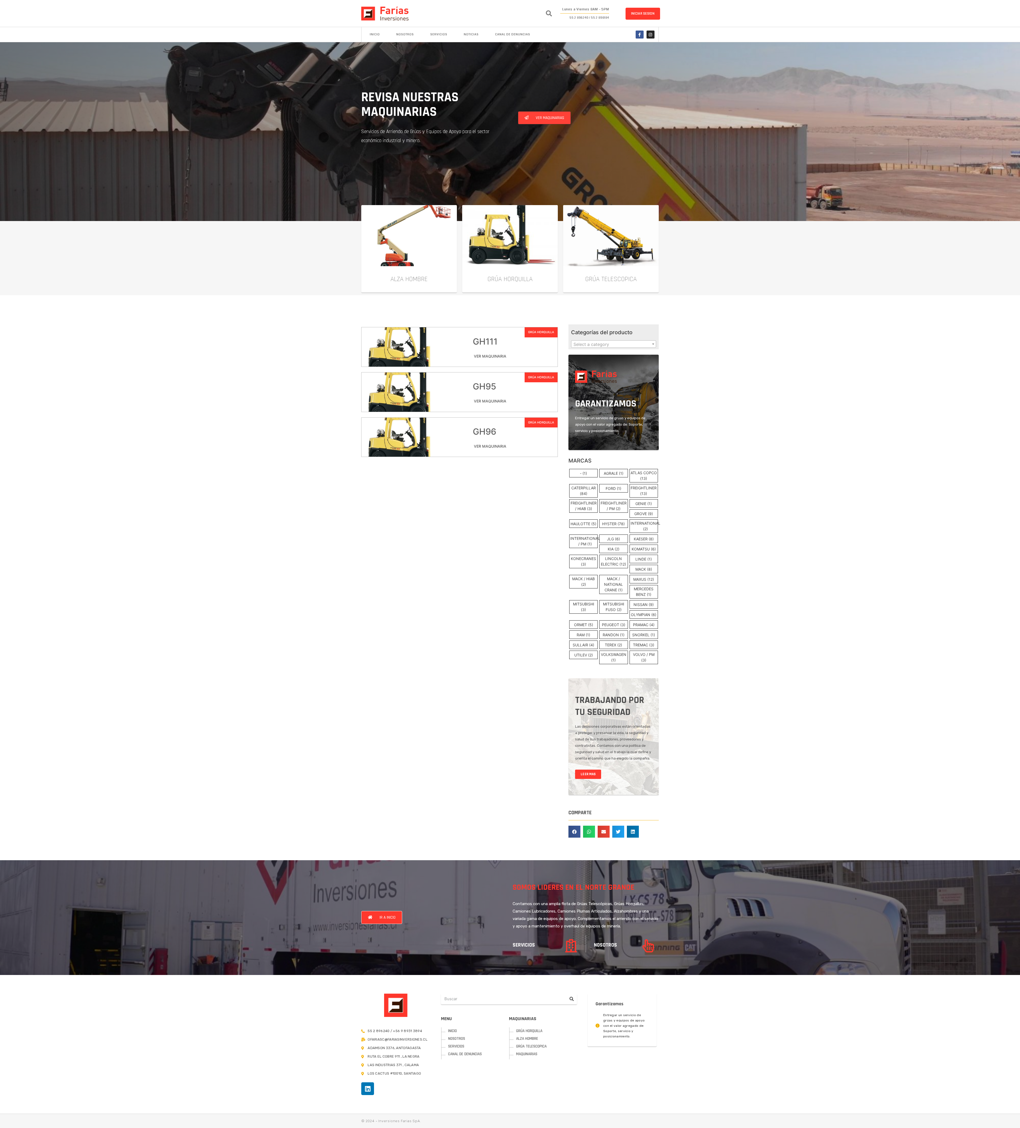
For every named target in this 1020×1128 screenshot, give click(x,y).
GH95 (484, 386)
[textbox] (613, 344)
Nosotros (405, 34)
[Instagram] (650, 35)
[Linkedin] (367, 1088)
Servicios (438, 34)
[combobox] (613, 344)
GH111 (485, 341)
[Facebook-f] (640, 35)
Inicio (375, 34)
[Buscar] (571, 999)
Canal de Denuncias (512, 34)
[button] (643, 14)
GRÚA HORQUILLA (541, 332)
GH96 (484, 431)
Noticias (471, 34)
